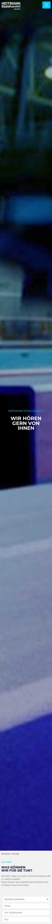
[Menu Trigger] (46, 5)
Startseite (5, 854)
